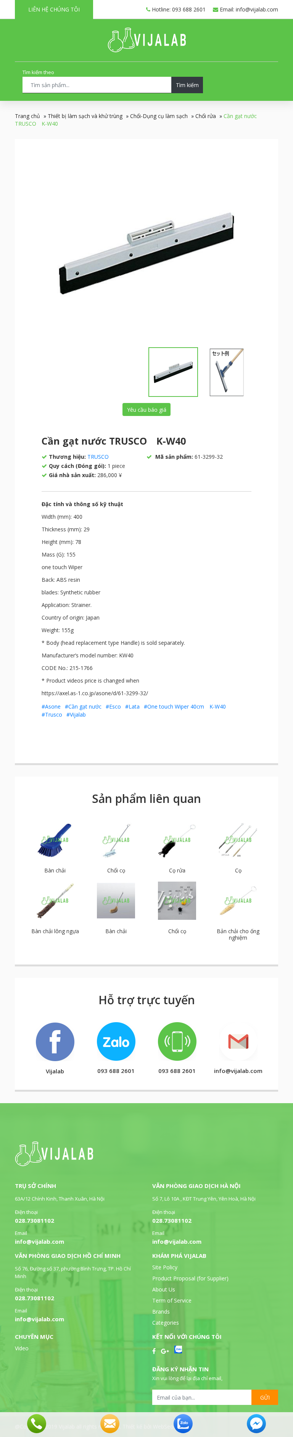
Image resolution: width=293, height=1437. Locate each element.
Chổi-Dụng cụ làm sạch (159, 116)
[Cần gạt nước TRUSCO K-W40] (146, 253)
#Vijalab (76, 714)
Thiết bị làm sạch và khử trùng (85, 116)
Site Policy (164, 1267)
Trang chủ (27, 116)
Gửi (265, 1397)
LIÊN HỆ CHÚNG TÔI (54, 9)
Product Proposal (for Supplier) (190, 1278)
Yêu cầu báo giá (146, 409)
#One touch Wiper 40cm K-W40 (185, 706)
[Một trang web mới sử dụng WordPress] (147, 50)
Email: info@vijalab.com (248, 9)
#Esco (113, 706)
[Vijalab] (54, 1164)
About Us (163, 1289)
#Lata (132, 706)
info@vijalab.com (39, 1241)
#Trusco (52, 714)
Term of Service (172, 1300)
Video (22, 1348)
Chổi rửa (205, 116)
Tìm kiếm (187, 85)
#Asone (51, 706)
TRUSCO (98, 456)
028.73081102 (34, 1220)
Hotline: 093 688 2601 (178, 9)
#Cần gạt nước (83, 706)
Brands (161, 1311)
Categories (165, 1322)
